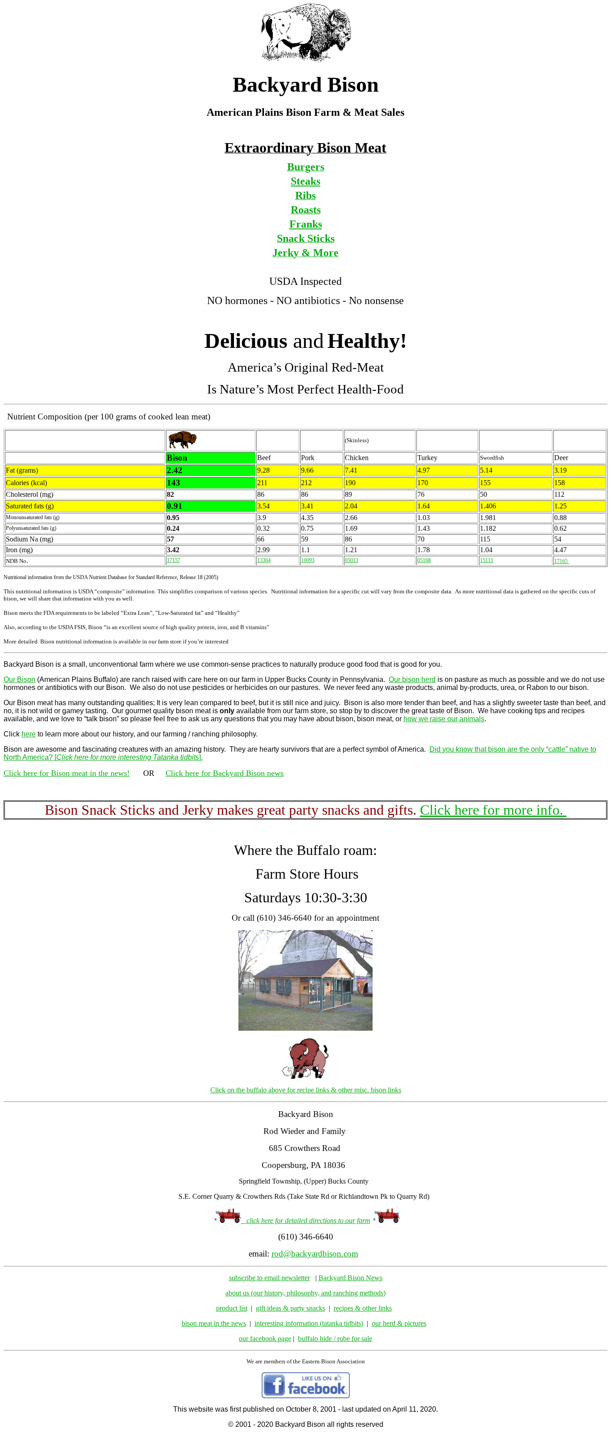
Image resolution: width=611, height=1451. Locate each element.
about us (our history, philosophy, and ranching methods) (305, 1293)
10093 (307, 560)
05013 (351, 560)
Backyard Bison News (350, 1278)
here (28, 734)
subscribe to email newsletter (269, 1278)
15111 (486, 560)
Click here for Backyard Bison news (224, 773)
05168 (424, 560)
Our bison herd (412, 679)
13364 (264, 560)
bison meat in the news (214, 1323)
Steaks (305, 181)
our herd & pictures (399, 1323)
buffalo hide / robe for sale (335, 1338)
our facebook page (265, 1338)
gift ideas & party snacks (290, 1308)
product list (231, 1308)
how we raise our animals (443, 719)
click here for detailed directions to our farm (305, 1220)
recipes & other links (363, 1308)
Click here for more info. (493, 810)
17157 (173, 560)
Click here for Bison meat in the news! (67, 773)
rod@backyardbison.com (315, 1253)
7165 (562, 561)
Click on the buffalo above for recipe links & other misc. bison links (305, 1090)
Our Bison (19, 679)
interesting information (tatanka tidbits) (309, 1323)
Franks (305, 224)
